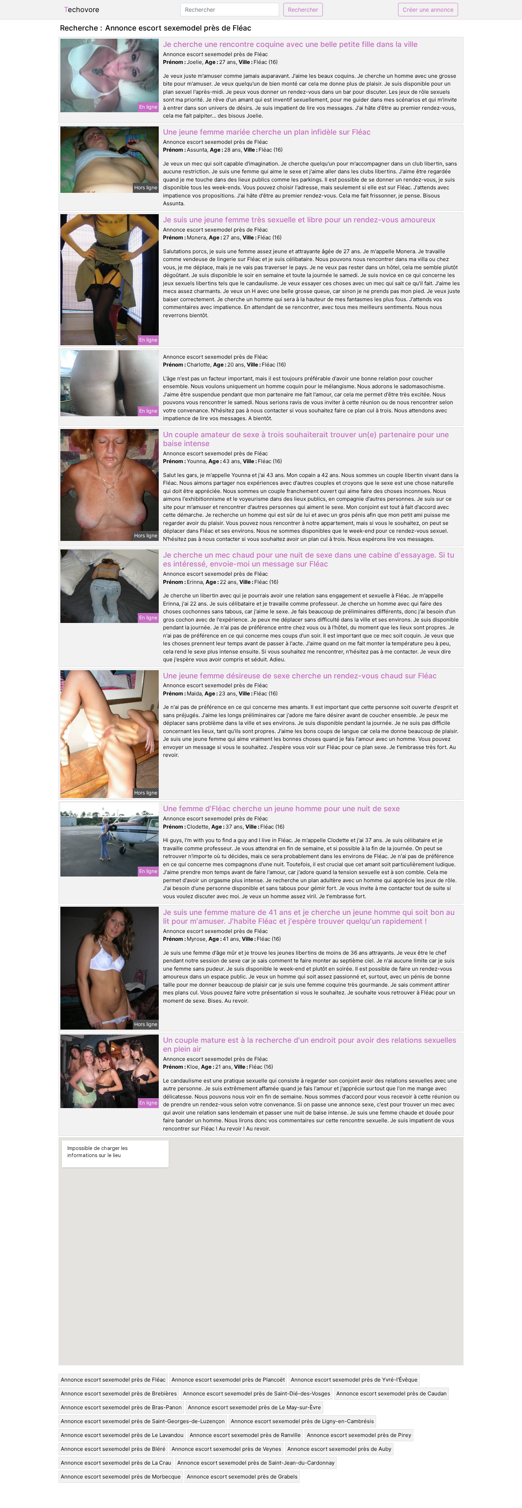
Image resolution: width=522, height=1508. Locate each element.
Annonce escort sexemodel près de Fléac (113, 1379)
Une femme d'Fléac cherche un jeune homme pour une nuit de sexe (281, 808)
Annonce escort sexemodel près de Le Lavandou (122, 1435)
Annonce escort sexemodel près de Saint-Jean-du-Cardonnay (256, 1462)
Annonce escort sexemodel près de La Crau (116, 1462)
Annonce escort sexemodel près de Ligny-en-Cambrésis (302, 1421)
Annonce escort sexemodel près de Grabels (242, 1476)
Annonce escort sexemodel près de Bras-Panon (121, 1407)
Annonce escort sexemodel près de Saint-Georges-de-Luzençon (143, 1421)
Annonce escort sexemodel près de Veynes (226, 1448)
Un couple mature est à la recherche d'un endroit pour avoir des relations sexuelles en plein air (309, 1044)
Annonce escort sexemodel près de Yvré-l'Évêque (354, 1379)
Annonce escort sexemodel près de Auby (339, 1448)
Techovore (81, 9)
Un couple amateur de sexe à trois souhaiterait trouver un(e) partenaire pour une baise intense (306, 439)
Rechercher (303, 9)
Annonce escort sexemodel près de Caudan (391, 1393)
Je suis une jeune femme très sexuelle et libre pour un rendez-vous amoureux (299, 219)
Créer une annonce (428, 9)
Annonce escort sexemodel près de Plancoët (228, 1379)
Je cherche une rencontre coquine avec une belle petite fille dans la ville (290, 44)
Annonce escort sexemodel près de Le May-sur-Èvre (254, 1407)
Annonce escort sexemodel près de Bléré (113, 1448)
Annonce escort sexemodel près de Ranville (245, 1435)
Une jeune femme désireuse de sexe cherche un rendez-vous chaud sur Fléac (300, 675)
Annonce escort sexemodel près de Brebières (119, 1393)
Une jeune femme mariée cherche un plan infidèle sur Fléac (267, 132)
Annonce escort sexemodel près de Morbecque (121, 1476)
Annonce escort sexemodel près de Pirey (359, 1435)
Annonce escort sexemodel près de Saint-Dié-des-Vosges (256, 1393)
